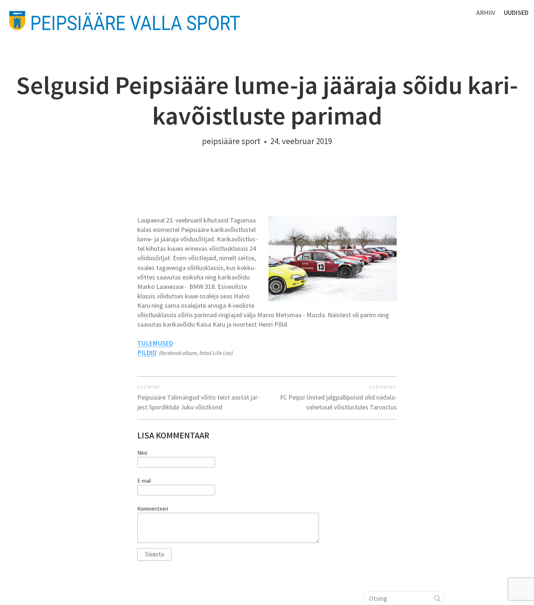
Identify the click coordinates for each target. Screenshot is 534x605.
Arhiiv (485, 12)
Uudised (516, 12)
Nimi (142, 453)
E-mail (144, 481)
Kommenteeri (152, 509)
